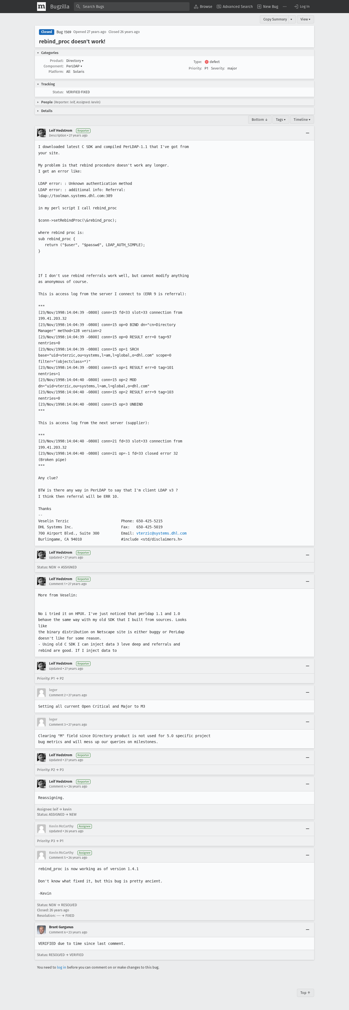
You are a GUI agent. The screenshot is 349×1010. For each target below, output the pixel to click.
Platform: (56, 72)
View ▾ (305, 19)
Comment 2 (57, 695)
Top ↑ (305, 993)
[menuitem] (203, 6)
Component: (54, 66)
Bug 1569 (63, 32)
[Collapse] (307, 133)
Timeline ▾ (302, 119)
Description (57, 135)
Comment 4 (57, 786)
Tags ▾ (281, 119)
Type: (198, 62)
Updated (55, 557)
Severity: (218, 68)
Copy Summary (275, 19)
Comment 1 (57, 584)
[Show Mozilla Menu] (41, 6)
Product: (57, 61)
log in (61, 967)
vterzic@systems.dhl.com (161, 533)
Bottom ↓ (260, 119)
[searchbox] (131, 6)
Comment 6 (57, 932)
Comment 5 (57, 858)
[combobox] (131, 6)
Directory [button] (75, 61)
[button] (301, 6)
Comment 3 (57, 724)
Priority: (195, 68)
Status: (58, 92)
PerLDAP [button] (74, 66)
